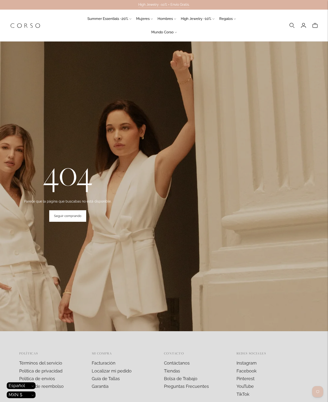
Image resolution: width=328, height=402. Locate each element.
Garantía (100, 386)
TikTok (243, 394)
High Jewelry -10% (196, 19)
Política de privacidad (40, 370)
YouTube (245, 386)
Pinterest (246, 378)
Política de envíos (37, 378)
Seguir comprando (67, 216)
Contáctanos (177, 363)
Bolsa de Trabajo (180, 378)
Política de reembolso (41, 386)
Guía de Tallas (106, 378)
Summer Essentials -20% (107, 19)
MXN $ (15, 394)
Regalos (226, 19)
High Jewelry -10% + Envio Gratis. (164, 4)
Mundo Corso (162, 32)
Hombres (165, 19)
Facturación (103, 363)
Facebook (247, 370)
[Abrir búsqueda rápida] (292, 25)
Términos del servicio (40, 363)
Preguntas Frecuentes (186, 386)
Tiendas (172, 370)
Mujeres (143, 19)
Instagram (247, 363)
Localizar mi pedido (112, 370)
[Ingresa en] (303, 25)
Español (17, 385)
